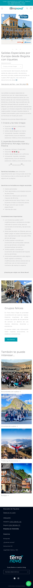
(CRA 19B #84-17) (14, 525)
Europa (4, 495)
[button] (2, 8)
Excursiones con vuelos (10, 391)
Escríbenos (11, 339)
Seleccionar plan (6, 63)
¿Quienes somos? (9, 542)
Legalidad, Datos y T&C (10, 550)
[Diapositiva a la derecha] (20, 49)
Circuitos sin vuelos (8, 426)
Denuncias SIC (8, 546)
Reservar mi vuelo (9, 512)
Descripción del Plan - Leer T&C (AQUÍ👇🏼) (15, 84)
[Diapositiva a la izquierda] (13, 49)
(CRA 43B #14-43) (15, 522)
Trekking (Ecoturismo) (9, 461)
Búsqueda (6, 538)
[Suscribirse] (28, 572)
